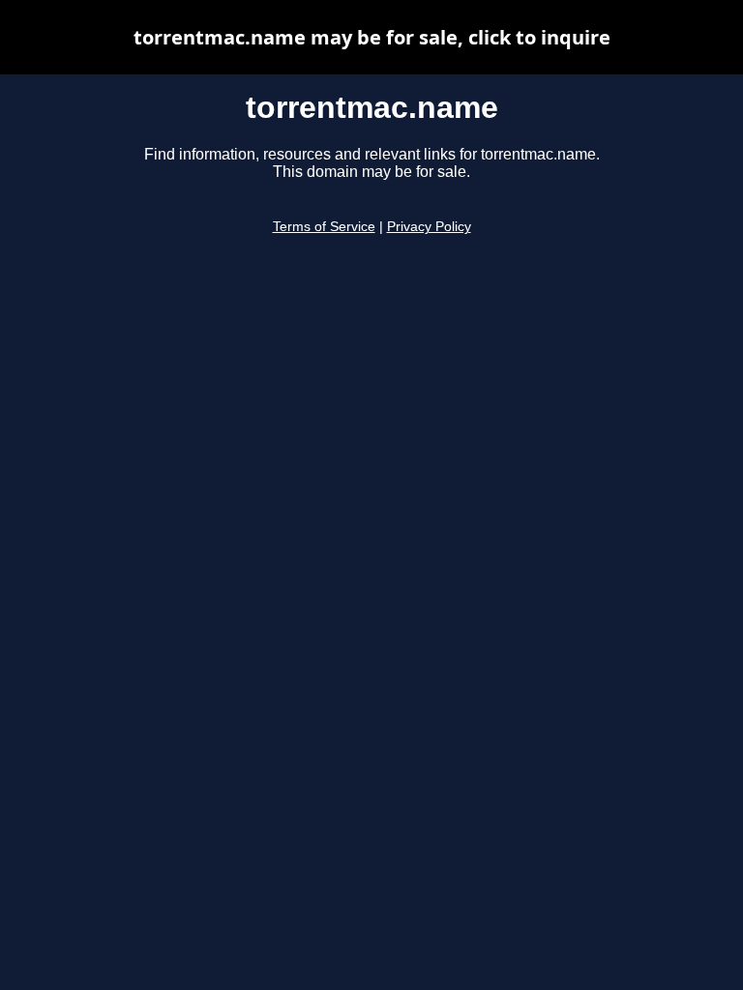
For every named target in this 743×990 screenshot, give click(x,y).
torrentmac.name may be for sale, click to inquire (372, 37)
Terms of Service (324, 226)
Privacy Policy (429, 226)
